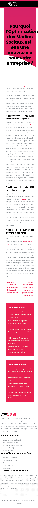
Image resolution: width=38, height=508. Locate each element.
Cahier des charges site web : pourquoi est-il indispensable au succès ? (18, 386)
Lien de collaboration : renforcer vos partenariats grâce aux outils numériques (27, 288)
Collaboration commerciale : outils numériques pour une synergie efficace (19, 395)
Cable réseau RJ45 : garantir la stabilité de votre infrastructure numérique (18, 340)
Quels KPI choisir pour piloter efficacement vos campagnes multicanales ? (18, 323)
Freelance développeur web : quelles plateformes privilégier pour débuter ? (20, 332)
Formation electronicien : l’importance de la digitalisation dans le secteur (12, 287)
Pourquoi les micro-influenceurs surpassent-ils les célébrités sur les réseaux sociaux (19, 314)
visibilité (24, 199)
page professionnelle (24, 125)
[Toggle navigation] (34, 4)
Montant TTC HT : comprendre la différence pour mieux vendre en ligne (19, 377)
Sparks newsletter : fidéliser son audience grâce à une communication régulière (18, 349)
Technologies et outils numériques (17, 86)
